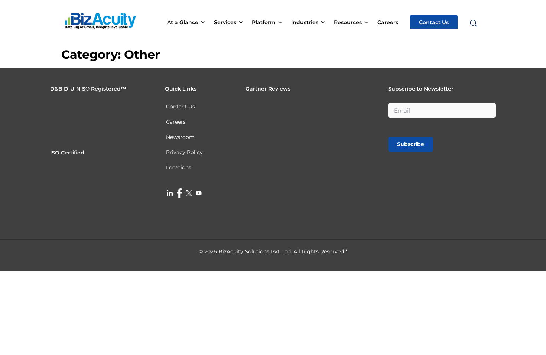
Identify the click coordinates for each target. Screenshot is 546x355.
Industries (304, 22)
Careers (387, 22)
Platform (264, 22)
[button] (473, 9)
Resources (348, 22)
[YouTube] (199, 192)
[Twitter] (189, 192)
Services (225, 22)
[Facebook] (179, 193)
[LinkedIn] (170, 192)
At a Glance (182, 22)
